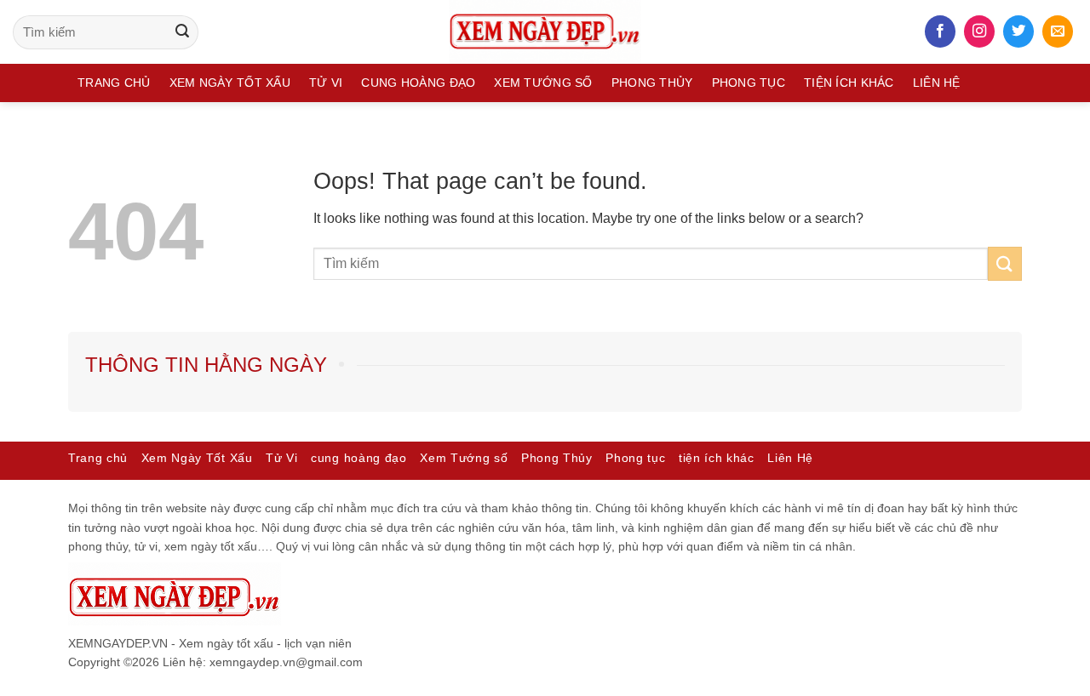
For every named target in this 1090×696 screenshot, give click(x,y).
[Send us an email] (1057, 31)
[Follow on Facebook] (940, 31)
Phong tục (749, 82)
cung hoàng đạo (418, 82)
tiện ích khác (849, 82)
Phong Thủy (652, 82)
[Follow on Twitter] (1018, 31)
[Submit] (182, 32)
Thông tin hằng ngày (206, 364)
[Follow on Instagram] (979, 31)
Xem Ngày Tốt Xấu (229, 82)
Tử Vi (325, 82)
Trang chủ (114, 82)
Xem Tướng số (543, 82)
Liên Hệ (937, 82)
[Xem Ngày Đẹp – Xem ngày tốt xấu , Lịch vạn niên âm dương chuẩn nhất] (545, 32)
